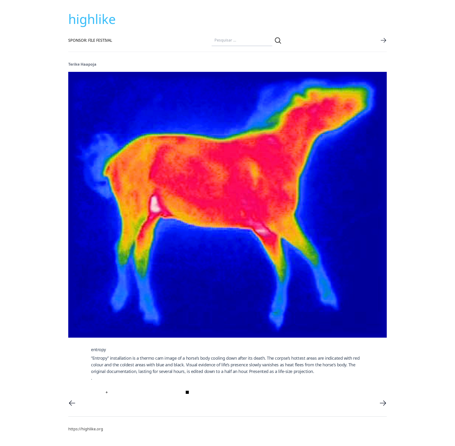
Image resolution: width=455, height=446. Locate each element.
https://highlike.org (85, 429)
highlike (92, 19)
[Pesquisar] (278, 40)
